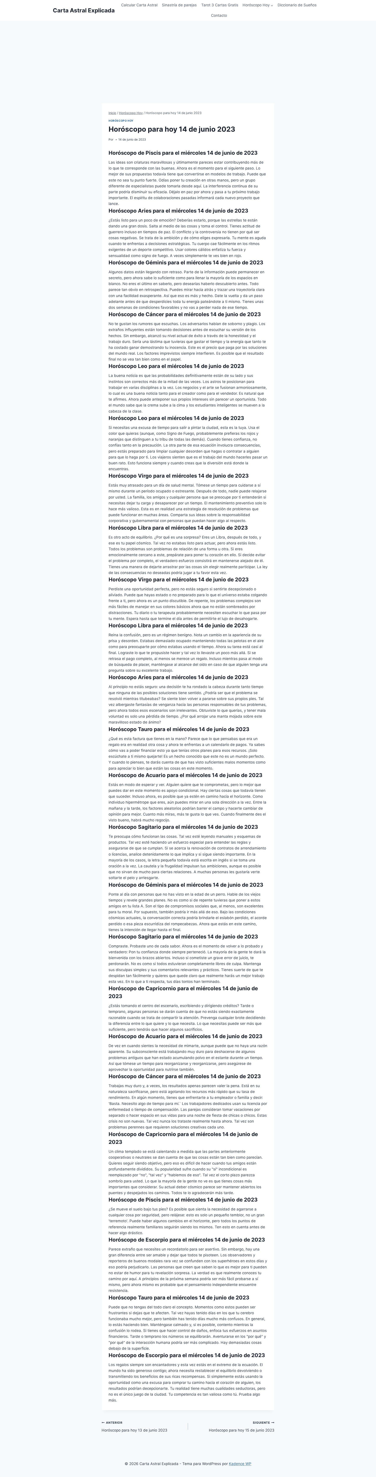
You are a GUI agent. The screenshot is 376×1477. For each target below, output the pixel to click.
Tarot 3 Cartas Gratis (219, 5)
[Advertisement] (188, 53)
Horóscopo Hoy (121, 120)
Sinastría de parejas (179, 5)
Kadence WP (240, 1464)
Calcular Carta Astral (139, 5)
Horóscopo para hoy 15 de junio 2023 (241, 1426)
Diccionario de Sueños (297, 5)
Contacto (219, 15)
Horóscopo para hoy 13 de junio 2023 (134, 1426)
